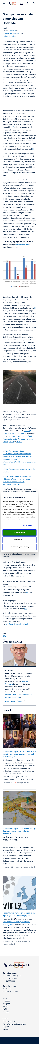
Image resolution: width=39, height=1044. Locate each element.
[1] (13, 127)
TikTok (5, 1009)
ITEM (4, 636)
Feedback (6, 1029)
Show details (27, 525)
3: (3, 476)
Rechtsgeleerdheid (9, 36)
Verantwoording (9, 1021)
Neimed (19, 442)
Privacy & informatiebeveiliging (14, 1024)
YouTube (6, 1012)
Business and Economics (12, 33)
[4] (29, 244)
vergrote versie (22, 244)
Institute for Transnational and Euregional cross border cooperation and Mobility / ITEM (18, 439)
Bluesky (5, 998)
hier (22, 576)
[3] (33, 149)
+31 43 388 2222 (9, 981)
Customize (18, 540)
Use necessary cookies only (19, 547)
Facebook (6, 1001)
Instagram (6, 1003)
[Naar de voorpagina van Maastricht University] (12, 3)
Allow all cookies (19, 532)
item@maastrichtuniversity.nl (16, 624)
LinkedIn (6, 1006)
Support (6, 1027)
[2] (10, 132)
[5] (35, 308)
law (4, 639)
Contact (5, 1018)
